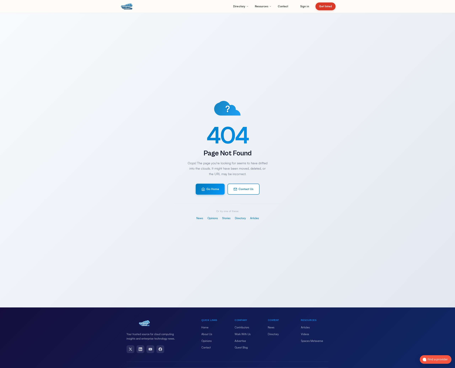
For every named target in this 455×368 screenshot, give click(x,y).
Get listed (325, 6)
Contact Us (246, 189)
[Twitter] (130, 349)
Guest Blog (241, 347)
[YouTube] (150, 349)
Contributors (242, 327)
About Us (206, 334)
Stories (226, 218)
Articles (254, 218)
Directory (239, 6)
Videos (305, 334)
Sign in (304, 6)
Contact (283, 6)
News (199, 218)
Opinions (212, 218)
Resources (261, 6)
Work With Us (243, 334)
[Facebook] (160, 349)
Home (204, 327)
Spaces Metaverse (312, 341)
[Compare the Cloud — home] (126, 6)
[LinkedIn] (140, 349)
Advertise (240, 341)
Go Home (212, 189)
